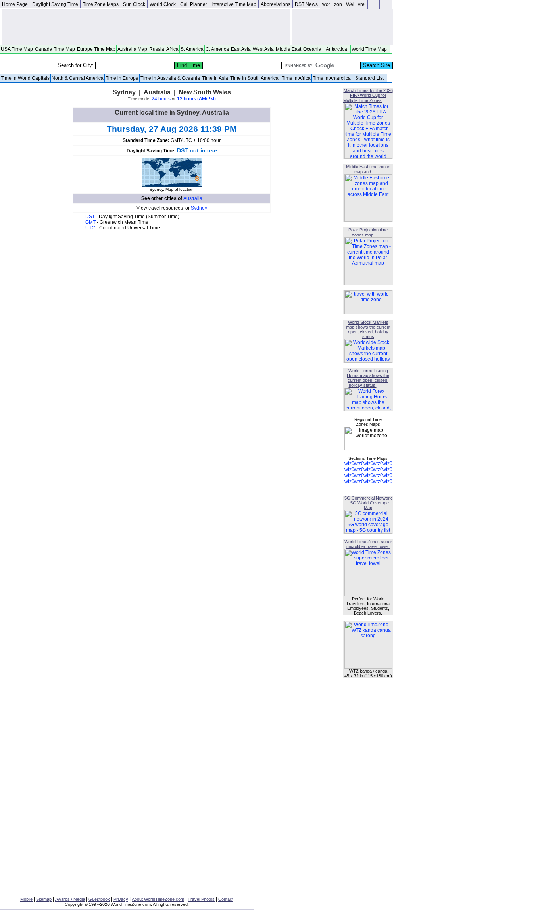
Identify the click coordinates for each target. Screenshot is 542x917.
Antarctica (338, 49)
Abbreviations (275, 4)
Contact (225, 899)
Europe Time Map (96, 49)
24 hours (161, 99)
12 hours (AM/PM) (196, 99)
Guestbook (99, 899)
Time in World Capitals (25, 78)
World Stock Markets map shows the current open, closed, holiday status (368, 329)
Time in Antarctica (333, 78)
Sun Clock (134, 4)
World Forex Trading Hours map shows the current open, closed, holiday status (368, 378)
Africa (172, 49)
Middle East (288, 49)
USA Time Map (17, 49)
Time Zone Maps (101, 4)
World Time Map (370, 49)
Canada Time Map (55, 49)
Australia (192, 198)
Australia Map (132, 49)
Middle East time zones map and (368, 169)
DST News (306, 4)
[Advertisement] (146, 27)
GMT (91, 222)
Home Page (15, 4)
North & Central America (78, 78)
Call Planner (193, 4)
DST (90, 216)
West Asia (263, 49)
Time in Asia (215, 78)
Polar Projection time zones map (368, 232)
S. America (192, 49)
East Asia (241, 49)
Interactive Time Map (233, 4)
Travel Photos (201, 899)
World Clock (163, 4)
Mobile (26, 899)
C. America (217, 49)
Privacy (120, 899)
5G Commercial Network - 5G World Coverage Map (368, 503)
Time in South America (255, 78)
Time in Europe (122, 78)
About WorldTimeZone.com (158, 899)
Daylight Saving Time (55, 4)
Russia (156, 49)
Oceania (313, 49)
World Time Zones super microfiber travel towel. (368, 544)
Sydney (199, 208)
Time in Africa (296, 78)
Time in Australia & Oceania (170, 78)
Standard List (370, 78)
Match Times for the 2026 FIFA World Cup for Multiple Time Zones (368, 95)
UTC (90, 228)
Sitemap (44, 899)
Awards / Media (70, 899)
